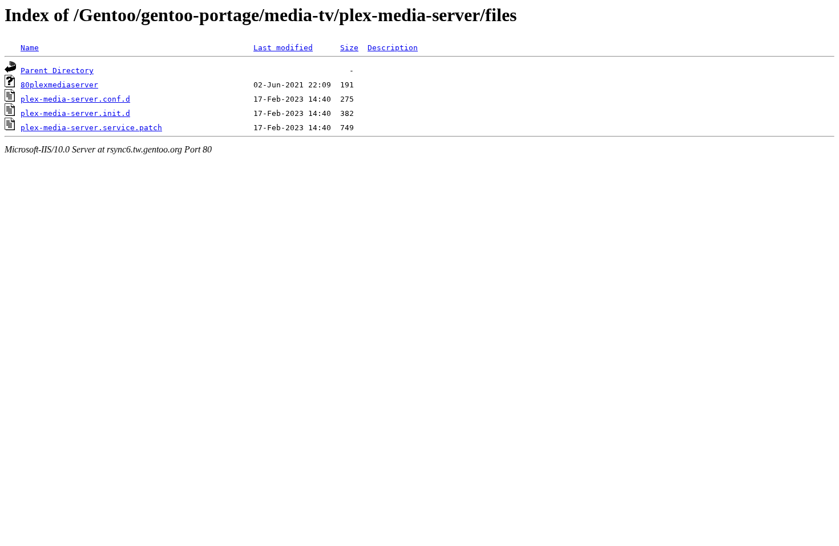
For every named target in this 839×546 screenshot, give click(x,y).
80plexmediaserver (59, 85)
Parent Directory (57, 70)
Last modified (283, 47)
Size (349, 47)
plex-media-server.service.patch (91, 127)
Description (393, 47)
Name (30, 47)
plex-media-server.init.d (75, 113)
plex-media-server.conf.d (75, 99)
